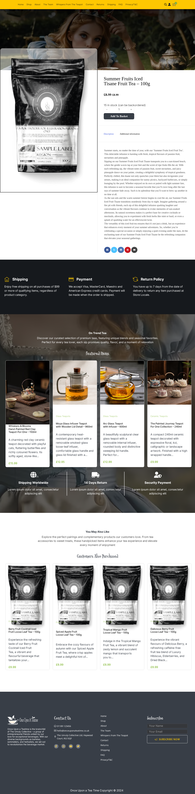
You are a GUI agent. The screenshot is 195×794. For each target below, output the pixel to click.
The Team (48, 4)
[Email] (134, 250)
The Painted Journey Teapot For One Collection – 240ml (167, 425)
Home (21, 4)
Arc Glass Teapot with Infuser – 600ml (115, 425)
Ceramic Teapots (159, 416)
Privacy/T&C (132, 4)
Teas (11, 418)
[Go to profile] (169, 4)
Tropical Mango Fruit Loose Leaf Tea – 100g (116, 631)
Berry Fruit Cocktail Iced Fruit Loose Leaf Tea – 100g (24, 630)
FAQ (120, 4)
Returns (100, 4)
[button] (174, 4)
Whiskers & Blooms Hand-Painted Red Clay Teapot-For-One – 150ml (22, 428)
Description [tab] (109, 134)
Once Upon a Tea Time (84, 790)
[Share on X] (114, 250)
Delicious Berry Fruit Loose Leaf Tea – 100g (163, 630)
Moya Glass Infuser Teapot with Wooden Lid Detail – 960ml (74, 425)
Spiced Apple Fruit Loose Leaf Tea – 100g (69, 633)
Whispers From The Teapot (69, 4)
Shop (29, 4)
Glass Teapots (63, 416)
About (37, 4)
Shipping (111, 4)
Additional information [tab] (130, 134)
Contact (90, 4)
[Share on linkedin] (121, 250)
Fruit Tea (13, 621)
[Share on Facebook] (107, 250)
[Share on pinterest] (128, 250)
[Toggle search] (165, 4)
